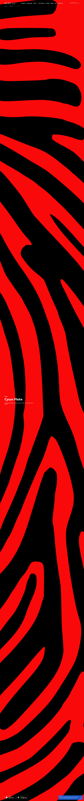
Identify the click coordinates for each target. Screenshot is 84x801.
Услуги (35, 3)
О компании (29, 3)
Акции (51, 3)
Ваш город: (14, 3)
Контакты (60, 3)
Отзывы (47, 3)
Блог (55, 3)
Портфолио (41, 3)
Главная (23, 3)
